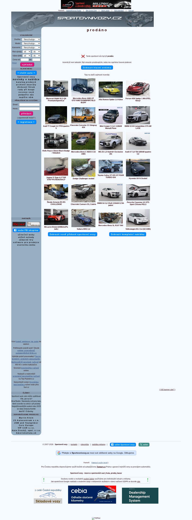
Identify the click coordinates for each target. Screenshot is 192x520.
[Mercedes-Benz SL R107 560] (110, 223)
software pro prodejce (26, 242)
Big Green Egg (91, 10)
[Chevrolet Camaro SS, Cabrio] (83, 202)
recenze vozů (26, 92)
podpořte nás (26, 95)
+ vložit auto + (26, 73)
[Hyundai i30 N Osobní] (138, 176)
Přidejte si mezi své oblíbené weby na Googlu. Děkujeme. (98, 453)
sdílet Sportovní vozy (124, 444)
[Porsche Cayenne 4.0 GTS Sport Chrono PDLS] (138, 200)
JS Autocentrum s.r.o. (26, 420)
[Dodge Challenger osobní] (83, 176)
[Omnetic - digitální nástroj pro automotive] (140, 503)
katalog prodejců (26, 82)
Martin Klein (26, 418)
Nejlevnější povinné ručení (25, 362)
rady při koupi (26, 90)
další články (26, 411)
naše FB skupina (27, 230)
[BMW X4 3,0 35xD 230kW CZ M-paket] (110, 201)
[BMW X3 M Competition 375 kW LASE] (138, 124)
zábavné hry (26, 240)
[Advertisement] (167, 57)
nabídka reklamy (98, 444)
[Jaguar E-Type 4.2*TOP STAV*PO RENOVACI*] (56, 175)
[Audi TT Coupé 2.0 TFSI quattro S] (56, 124)
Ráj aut (131, 10)
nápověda (85, 444)
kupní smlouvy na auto (27, 342)
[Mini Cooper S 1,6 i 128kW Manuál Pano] (110, 124)
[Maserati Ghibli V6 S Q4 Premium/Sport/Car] (56, 96)
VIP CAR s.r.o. (26, 428)
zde (138, 481)
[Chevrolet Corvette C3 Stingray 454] (83, 123)
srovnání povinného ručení (26, 376)
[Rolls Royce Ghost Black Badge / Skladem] (56, 149)
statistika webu (26, 245)
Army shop (105, 10)
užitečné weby (26, 235)
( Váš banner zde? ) (167, 390)
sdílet (145, 444)
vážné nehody (26, 237)
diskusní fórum (26, 87)
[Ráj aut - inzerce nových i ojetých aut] (19, 226)
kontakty (74, 444)
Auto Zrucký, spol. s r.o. (26, 430)
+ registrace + (26, 122)
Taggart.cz (101, 467)
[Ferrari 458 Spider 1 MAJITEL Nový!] (138, 96)
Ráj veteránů (119, 10)
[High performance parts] (96, 8)
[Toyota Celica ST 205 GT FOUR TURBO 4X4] (110, 173)
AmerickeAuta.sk (26, 433)
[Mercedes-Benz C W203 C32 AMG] (83, 150)
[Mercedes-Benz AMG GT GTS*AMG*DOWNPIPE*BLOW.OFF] (83, 96)
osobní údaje (89, 479)
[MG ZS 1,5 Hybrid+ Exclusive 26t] (110, 150)
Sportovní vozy (26, 77)
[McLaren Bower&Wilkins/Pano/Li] (56, 225)
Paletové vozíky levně (100, 463)
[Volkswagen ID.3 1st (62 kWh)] (138, 227)
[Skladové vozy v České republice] (48, 503)
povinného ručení (30, 368)
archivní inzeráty (26, 85)
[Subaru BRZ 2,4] (83, 227)
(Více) (14, 63)
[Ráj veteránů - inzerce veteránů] (34, 226)
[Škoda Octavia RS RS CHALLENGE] (56, 200)
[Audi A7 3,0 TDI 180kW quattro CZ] (138, 150)
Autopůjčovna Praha (73, 10)
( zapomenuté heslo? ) (26, 118)
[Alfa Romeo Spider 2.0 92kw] (110, 97)
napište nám (26, 97)
